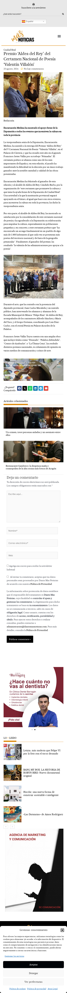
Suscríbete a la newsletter (33, 7)
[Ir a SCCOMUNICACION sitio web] (34, 870)
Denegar (33, 973)
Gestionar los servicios (14, 956)
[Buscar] (63, 14)
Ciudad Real (10, 49)
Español (29, 21)
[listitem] (33, 752)
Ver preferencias (33, 981)
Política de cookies (18, 989)
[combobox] (32, 14)
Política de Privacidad (41, 584)
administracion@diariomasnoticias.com (27, 626)
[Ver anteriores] (6, 827)
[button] (62, 930)
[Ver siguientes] (12, 827)
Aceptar (33, 964)
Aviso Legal (53, 989)
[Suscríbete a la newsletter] (34, 4)
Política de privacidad (36, 989)
